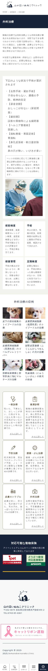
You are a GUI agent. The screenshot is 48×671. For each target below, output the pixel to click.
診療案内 (13, 12)
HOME (5, 12)
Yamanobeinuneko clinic (21, 653)
